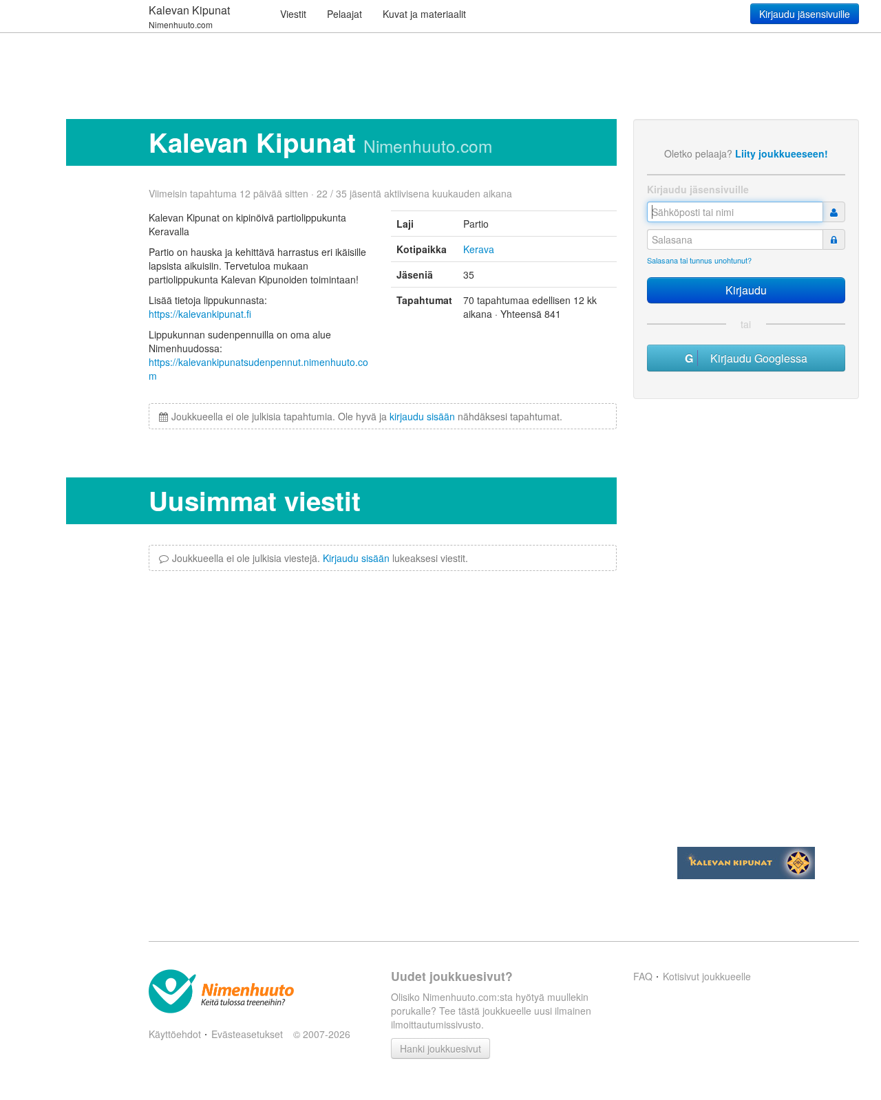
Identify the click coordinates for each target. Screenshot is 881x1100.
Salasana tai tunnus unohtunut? (699, 260)
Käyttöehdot (175, 1034)
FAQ (642, 976)
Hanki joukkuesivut (440, 1048)
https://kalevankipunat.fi (200, 314)
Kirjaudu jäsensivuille (804, 14)
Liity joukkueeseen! (781, 153)
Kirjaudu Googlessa (754, 358)
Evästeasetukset (247, 1034)
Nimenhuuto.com (427, 145)
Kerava (478, 249)
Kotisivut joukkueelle (707, 976)
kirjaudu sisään (422, 416)
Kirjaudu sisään (356, 558)
